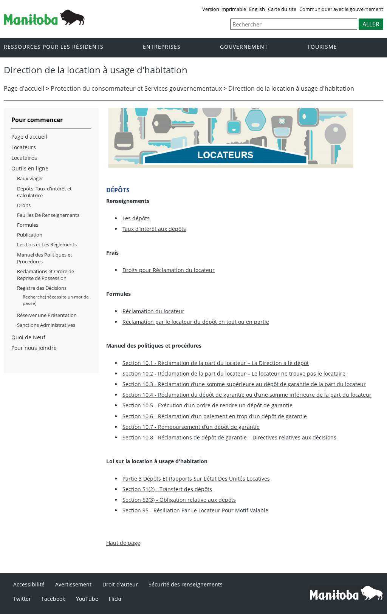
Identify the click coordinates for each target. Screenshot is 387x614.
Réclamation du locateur (153, 311)
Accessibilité (29, 584)
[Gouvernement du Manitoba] (44, 23)
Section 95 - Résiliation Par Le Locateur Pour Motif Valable (195, 510)
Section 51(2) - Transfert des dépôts (167, 489)
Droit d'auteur (120, 584)
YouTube (87, 598)
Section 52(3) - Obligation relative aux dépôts (179, 499)
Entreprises (162, 47)
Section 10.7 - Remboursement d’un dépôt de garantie (191, 426)
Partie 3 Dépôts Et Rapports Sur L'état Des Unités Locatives (196, 478)
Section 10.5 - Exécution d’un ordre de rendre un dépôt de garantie (207, 405)
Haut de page (123, 542)
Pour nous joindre (34, 347)
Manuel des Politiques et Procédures (44, 258)
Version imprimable (224, 9)
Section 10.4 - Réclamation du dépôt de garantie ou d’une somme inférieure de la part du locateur (247, 394)
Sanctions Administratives (46, 325)
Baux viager (30, 178)
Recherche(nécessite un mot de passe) (56, 300)
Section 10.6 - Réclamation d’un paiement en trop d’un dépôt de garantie (214, 416)
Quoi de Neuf (28, 337)
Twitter (22, 598)
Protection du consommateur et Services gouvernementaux (136, 88)
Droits (24, 205)
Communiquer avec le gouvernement (341, 9)
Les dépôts (136, 218)
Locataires (24, 157)
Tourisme (322, 47)
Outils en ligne (29, 168)
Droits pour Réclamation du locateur (168, 270)
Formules (27, 224)
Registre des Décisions (42, 288)
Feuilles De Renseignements (48, 215)
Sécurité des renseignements (186, 584)
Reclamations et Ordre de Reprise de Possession (45, 274)
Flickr (115, 598)
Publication (29, 234)
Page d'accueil (24, 88)
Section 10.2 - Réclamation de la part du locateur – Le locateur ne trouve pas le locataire (233, 373)
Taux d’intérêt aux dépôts (154, 228)
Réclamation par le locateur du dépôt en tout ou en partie (195, 321)
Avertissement (73, 584)
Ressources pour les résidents (54, 47)
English (257, 9)
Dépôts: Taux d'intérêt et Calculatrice (44, 192)
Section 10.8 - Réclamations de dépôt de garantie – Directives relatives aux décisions (229, 437)
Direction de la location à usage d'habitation (291, 88)
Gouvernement (244, 47)
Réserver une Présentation (47, 315)
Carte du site (282, 9)
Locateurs (23, 147)
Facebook (53, 598)
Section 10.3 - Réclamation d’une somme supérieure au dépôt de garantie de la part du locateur (244, 384)
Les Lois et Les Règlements (47, 244)
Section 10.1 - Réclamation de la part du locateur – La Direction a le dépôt (215, 363)
